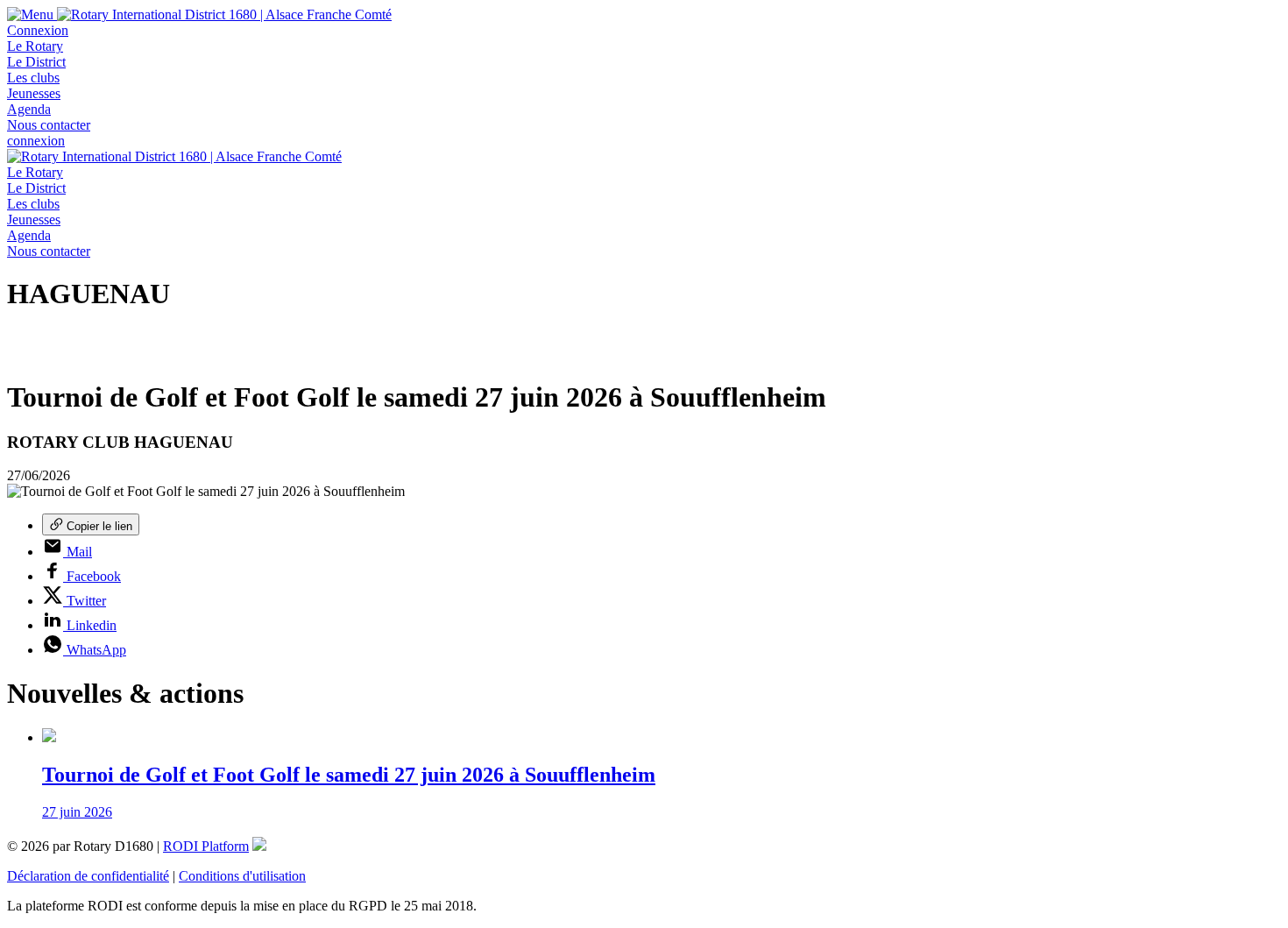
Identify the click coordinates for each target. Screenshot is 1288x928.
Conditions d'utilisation (242, 875)
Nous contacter (48, 124)
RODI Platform (206, 846)
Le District (36, 61)
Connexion (37, 30)
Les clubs (33, 77)
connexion (36, 140)
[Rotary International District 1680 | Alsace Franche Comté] (224, 14)
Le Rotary (35, 46)
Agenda (29, 109)
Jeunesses (33, 93)
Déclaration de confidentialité (88, 875)
